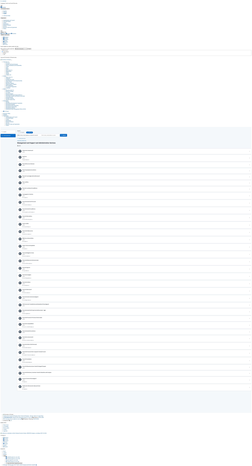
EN (5, 8)
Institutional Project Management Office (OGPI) (16, 109)
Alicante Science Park (10, 99)
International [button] (5, 100)
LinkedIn (13, 457)
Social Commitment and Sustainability (14, 65)
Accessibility (5, 426)
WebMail (5, 114)
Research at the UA (10, 90)
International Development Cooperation (14, 103)
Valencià (5, 12)
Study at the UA (9, 77)
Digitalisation (8, 71)
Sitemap (4, 454)
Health (7, 68)
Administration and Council (9, 20)
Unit (4, 54)
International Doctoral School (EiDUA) (14, 94)
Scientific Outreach (10, 98)
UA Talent (8, 92)
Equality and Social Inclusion (12, 64)
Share (5, 455)
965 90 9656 (36, 419)
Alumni (7, 73)
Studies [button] (4, 76)
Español (4, 11)
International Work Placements (12, 105)
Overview (8, 63)
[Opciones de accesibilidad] (1, 5)
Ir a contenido (3, 1)
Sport (7, 67)
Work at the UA (9, 70)
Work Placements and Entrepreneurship (14, 80)
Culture (7, 66)
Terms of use (5, 424)
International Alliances (10, 107)
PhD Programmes (9, 85)
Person (4, 53)
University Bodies (7, 21)
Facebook (13, 458)
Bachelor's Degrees (10, 83)
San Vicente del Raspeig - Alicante (23, 416)
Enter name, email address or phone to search (27, 135)
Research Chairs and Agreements (10, 27)
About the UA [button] (6, 61)
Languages (8, 87)
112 (11, 420)
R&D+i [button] (4, 89)
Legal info (5, 431)
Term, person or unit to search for (7, 48)
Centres (4, 22)
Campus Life (8, 74)
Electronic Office (6, 113)
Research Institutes (7, 25)
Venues (4, 28)
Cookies (5, 429)
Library (7, 72)
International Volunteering (11, 106)
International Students (10, 104)
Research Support (9, 93)
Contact (4, 452)
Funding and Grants (10, 79)
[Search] (1, 31)
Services (5, 26)
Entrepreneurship (9, 97)
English (4, 13)
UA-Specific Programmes (11, 86)
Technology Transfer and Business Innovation (15, 96)
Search (29, 48)
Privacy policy (6, 427)
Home (4, 451)
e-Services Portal (6, 15)
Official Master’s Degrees (11, 84)
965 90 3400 (41, 417)
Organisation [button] (5, 115)
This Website (6, 51)
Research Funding (9, 91)
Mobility (7, 102)
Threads (13, 461)
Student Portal (9, 81)
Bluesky (12, 460)
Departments (5, 23)
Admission (8, 78)
